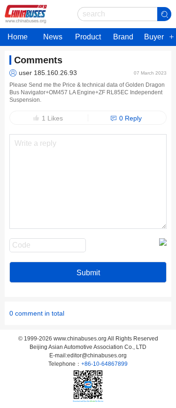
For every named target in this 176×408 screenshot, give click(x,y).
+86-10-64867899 (104, 364)
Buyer (154, 37)
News (52, 37)
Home (18, 37)
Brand (123, 37)
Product (88, 37)
